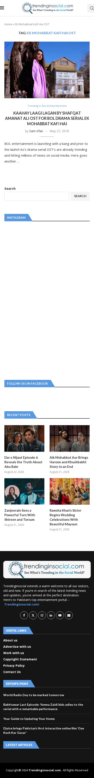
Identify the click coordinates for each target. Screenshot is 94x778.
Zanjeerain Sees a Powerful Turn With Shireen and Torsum (19, 514)
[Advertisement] (37, 299)
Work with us (13, 653)
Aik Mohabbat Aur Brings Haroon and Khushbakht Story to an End (69, 461)
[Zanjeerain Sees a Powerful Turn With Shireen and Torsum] (24, 491)
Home (8, 24)
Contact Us (12, 671)
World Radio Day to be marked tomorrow (33, 695)
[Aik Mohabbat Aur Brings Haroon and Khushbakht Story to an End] (70, 438)
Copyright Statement (20, 659)
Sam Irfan (36, 131)
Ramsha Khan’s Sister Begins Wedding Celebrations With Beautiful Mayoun (65, 517)
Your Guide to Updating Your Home (29, 718)
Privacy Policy (14, 665)
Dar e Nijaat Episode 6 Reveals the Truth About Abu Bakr (23, 461)
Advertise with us (17, 646)
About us (10, 640)
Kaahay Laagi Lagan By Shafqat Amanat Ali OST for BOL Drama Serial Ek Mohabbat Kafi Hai (47, 118)
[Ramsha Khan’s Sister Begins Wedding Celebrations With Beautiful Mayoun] (70, 491)
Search (10, 188)
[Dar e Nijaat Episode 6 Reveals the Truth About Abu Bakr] (24, 438)
